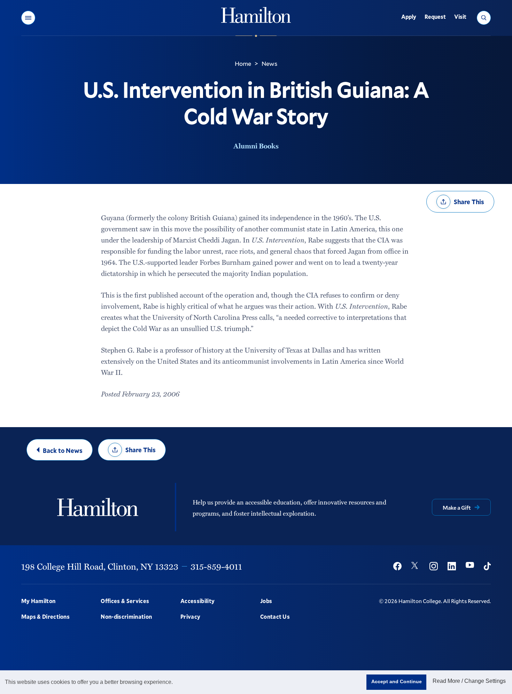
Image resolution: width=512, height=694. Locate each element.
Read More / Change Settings (469, 681)
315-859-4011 (216, 566)
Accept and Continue (396, 681)
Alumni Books (256, 145)
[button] (28, 17)
